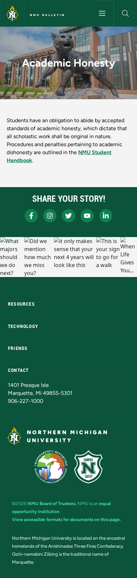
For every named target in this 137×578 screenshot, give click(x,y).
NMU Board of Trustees (51, 503)
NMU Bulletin (47, 15)
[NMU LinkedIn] (105, 215)
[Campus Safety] (88, 466)
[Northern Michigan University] (12, 13)
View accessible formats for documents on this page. (66, 519)
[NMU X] (68, 215)
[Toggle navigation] (102, 13)
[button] (125, 13)
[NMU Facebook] (31, 215)
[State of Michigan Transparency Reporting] (51, 466)
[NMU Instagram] (50, 215)
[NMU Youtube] (87, 215)
